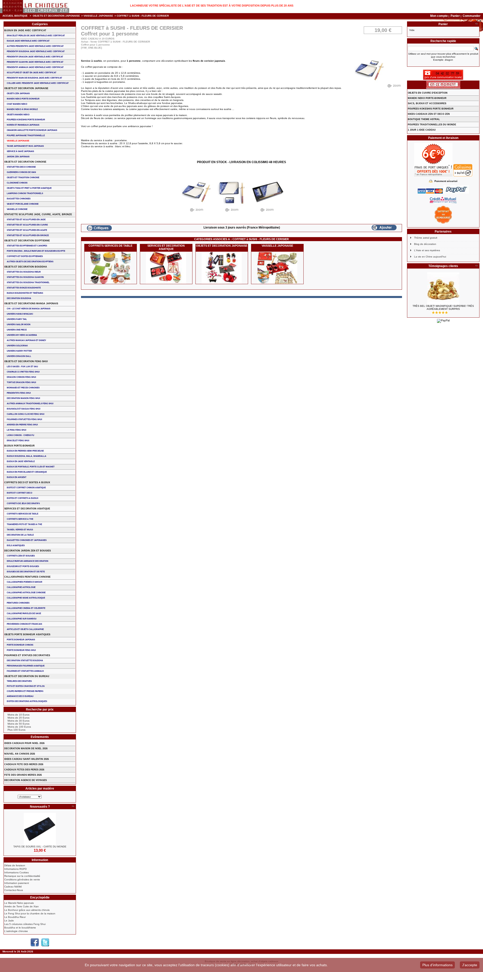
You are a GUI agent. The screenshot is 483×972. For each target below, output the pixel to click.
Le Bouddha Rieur (15, 917)
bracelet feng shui (18, 440)
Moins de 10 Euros (18, 714)
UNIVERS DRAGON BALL (19, 356)
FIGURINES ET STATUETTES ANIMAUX (25, 671)
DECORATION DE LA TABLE (20, 535)
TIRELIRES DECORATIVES (19, 681)
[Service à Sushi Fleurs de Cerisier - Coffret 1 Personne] (197, 195)
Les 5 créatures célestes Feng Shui (25, 924)
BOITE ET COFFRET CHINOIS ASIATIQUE (26, 488)
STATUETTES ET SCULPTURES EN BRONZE (28, 235)
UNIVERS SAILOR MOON (18, 324)
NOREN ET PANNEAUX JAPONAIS (23, 125)
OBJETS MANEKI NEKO (18, 115)
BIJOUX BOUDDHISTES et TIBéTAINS (25, 293)
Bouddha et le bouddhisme (20, 927)
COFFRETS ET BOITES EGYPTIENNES (25, 256)
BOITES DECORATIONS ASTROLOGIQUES (27, 701)
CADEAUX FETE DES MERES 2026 (23, 764)
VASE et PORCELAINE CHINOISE (22, 204)
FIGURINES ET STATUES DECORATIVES (27, 655)
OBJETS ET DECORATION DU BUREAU (26, 676)
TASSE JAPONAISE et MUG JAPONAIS (25, 146)
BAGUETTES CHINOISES (18, 199)
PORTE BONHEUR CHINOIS (20, 645)
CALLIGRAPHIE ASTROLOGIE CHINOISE (26, 592)
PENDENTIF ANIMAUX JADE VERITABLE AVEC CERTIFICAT (35, 67)
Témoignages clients (443, 266)
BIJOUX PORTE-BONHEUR (19, 445)
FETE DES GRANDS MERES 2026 (23, 775)
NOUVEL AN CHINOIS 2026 (19, 754)
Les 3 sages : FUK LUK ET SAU (22, 366)
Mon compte (439, 16)
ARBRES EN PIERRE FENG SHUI (22, 425)
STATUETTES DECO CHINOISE (21, 167)
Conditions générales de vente (22, 879)
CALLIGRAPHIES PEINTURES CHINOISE (27, 577)
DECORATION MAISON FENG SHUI (23, 398)
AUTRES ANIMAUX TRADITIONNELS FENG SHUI (30, 403)
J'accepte (469, 965)
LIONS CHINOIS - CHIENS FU (20, 435)
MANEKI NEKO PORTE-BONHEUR (23, 99)
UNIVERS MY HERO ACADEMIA (22, 335)
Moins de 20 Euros (18, 717)
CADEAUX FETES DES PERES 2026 (24, 769)
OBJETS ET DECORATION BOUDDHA (25, 267)
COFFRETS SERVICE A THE (20, 519)
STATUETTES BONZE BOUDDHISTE (24, 288)
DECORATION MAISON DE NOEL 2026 (26, 748)
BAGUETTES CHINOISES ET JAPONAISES (27, 540)
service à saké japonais (20, 151)
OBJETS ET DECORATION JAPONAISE (56, 15)
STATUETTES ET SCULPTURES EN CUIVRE (27, 225)
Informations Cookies (16, 872)
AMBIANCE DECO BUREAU (20, 696)
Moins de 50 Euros (18, 723)
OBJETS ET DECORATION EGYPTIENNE (27, 240)
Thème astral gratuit (425, 237)
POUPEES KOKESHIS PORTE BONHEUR (26, 120)
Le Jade (9, 920)
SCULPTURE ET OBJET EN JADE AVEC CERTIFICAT (31, 72)
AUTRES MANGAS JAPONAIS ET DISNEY (26, 340)
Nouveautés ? (40, 806)
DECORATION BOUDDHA (19, 298)
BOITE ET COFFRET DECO (19, 493)
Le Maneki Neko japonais (19, 903)
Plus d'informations (437, 965)
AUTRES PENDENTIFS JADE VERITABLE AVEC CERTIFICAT (35, 46)
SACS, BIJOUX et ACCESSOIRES (427, 103)
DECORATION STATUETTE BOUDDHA (25, 660)
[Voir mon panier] (476, 24)
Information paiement (16, 883)
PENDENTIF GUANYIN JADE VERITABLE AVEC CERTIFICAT (35, 62)
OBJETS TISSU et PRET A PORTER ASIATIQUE (29, 188)
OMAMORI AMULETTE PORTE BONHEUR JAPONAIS (32, 130)
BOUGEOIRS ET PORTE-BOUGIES (23, 566)
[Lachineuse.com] (34, 6)
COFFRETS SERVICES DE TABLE (110, 245)
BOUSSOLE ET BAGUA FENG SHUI (23, 409)
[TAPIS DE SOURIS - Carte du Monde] (39, 829)
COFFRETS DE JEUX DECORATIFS (23, 503)
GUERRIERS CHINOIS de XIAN (21, 172)
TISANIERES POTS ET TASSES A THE (24, 524)
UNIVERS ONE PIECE (17, 330)
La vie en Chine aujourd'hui (430, 256)
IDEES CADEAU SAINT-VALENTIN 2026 (26, 759)
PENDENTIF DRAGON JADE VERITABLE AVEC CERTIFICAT (35, 57)
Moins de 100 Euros (19, 726)
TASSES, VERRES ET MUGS (20, 530)
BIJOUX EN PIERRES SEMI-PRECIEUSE (25, 451)
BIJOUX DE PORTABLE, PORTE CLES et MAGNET (31, 467)
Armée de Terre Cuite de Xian (21, 906)
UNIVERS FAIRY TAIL (17, 319)
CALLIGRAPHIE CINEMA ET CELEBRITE (26, 608)
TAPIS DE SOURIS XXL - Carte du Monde (39, 846)
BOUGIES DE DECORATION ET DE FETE (26, 572)
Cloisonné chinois (17, 183)
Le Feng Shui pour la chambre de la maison (29, 913)
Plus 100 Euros (16, 729)
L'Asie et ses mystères (427, 250)
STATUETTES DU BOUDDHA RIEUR (24, 272)
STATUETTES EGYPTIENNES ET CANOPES (27, 246)
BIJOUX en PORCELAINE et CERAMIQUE (27, 472)
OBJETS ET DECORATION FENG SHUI (26, 361)
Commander (471, 16)
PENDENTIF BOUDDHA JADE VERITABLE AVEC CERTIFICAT (36, 51)
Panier (456, 16)
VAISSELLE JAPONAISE (98, 15)
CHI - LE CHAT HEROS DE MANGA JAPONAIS (28, 309)
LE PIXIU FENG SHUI (16, 430)
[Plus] (72, 806)
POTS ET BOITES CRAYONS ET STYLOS (26, 686)
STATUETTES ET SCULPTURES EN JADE (26, 219)
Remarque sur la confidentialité (22, 876)
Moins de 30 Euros (18, 720)
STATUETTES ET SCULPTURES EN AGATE (27, 230)
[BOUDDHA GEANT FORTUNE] (443, 288)
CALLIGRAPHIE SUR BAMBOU (21, 619)
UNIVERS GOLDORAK (17, 346)
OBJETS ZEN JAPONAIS (18, 93)
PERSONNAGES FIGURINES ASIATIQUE (26, 666)
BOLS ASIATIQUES (16, 545)
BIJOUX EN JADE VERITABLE (21, 461)
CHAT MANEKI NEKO (17, 104)
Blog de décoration (425, 244)
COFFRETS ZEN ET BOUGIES (21, 556)
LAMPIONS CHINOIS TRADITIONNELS (25, 193)
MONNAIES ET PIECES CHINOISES (23, 388)
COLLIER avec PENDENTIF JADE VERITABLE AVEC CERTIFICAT (38, 83)
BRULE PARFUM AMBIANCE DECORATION (27, 561)
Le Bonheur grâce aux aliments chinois (27, 910)
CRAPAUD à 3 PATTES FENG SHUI (23, 372)
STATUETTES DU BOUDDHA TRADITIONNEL (28, 282)
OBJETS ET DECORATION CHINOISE (25, 162)
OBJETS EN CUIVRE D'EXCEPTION (428, 93)
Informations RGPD (15, 869)
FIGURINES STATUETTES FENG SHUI (24, 419)
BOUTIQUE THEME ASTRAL (424, 119)
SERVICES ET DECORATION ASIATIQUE (166, 247)
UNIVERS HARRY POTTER (19, 351)
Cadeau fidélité (13, 886)
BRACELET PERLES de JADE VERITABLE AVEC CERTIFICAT (36, 35)
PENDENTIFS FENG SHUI (19, 393)
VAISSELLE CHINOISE (17, 209)
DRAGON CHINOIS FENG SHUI (21, 377)
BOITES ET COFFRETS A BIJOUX (22, 498)
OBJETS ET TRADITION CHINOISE (23, 177)
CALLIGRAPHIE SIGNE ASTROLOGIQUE (26, 598)
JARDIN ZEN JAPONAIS (18, 157)
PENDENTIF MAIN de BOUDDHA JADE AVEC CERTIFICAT (34, 78)
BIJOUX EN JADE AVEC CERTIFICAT (25, 30)
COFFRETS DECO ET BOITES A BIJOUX (27, 482)
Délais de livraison (14, 865)
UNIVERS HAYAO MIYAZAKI (20, 314)
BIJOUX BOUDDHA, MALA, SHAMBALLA (26, 456)
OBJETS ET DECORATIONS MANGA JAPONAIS (31, 303)
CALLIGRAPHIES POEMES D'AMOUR (24, 582)
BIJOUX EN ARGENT (16, 477)
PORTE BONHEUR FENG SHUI (21, 650)
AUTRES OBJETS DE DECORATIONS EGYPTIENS (30, 261)
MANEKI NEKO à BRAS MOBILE (22, 109)
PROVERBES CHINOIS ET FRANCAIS (24, 624)
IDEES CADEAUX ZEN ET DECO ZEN (429, 114)
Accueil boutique (15, 15)
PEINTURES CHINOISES (18, 603)
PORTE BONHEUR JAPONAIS (21, 640)
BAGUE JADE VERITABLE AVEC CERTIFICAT (28, 41)
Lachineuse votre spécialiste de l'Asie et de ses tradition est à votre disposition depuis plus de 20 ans (211, 5)
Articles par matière (39, 788)
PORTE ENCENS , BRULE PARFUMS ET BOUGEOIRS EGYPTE (36, 251)
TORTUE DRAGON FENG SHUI (21, 382)
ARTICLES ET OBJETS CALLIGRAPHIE (25, 629)
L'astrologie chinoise (16, 931)
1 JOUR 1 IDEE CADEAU (422, 130)
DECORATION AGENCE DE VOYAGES (25, 780)
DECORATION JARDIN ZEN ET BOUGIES (27, 550)
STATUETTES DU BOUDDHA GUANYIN (25, 277)
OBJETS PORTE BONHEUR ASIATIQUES (27, 634)
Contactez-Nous (13, 890)
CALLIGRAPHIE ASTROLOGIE (21, 587)
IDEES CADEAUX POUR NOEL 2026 (24, 743)
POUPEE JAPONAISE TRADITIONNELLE (26, 135)
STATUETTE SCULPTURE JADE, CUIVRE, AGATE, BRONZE (38, 214)
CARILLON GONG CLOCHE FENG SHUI (25, 414)
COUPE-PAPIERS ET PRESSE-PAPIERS (25, 691)
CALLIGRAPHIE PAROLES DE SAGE (24, 613)
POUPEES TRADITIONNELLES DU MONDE (432, 124)
